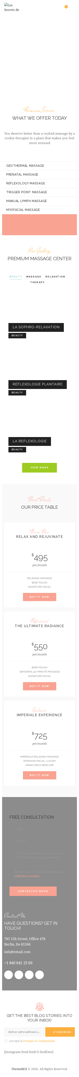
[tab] (39, 165)
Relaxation (55, 276)
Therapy (37, 282)
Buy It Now (40, 597)
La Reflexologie (30, 441)
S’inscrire (62, 1032)
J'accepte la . (32, 1041)
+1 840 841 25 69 (18, 962)
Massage (33, 276)
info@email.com (17, 952)
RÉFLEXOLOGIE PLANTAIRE (38, 384)
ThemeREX (19, 1069)
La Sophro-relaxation (36, 327)
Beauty (15, 276)
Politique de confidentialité (39, 1041)
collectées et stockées (27, 876)
